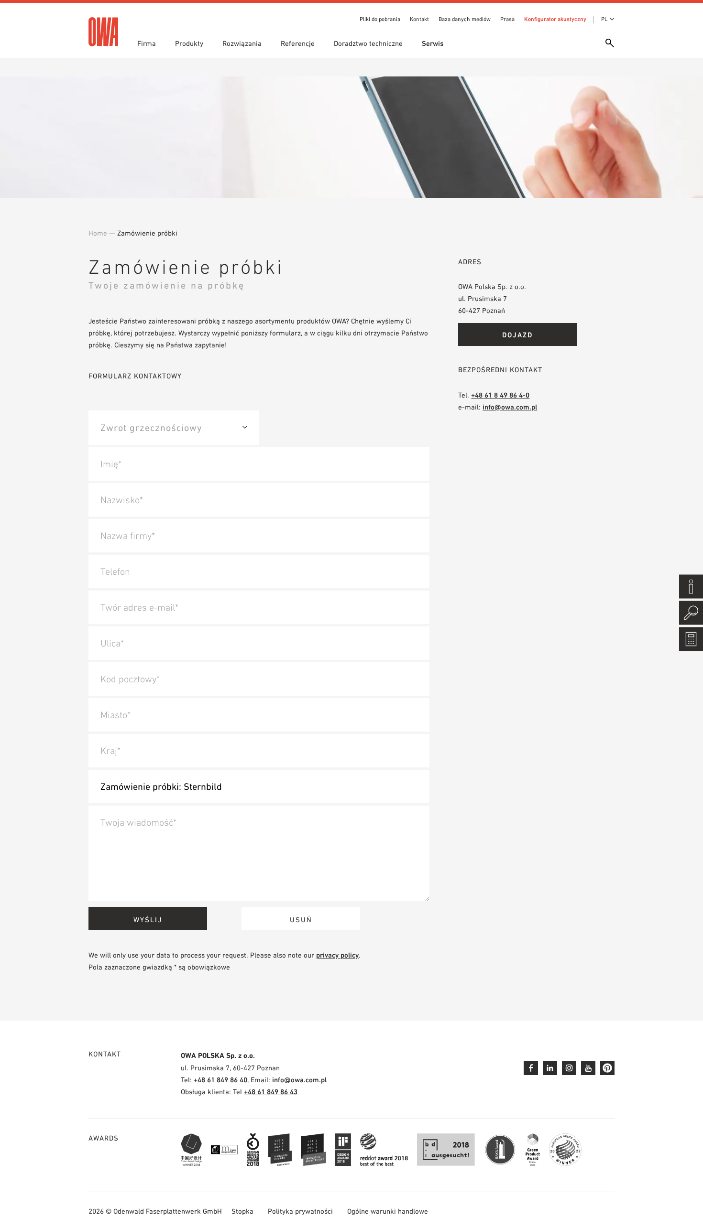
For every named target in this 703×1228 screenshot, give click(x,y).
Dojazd (517, 335)
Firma (146, 43)
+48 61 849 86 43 (270, 1092)
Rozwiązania (242, 43)
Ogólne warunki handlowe (387, 1211)
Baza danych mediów (465, 19)
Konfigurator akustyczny (555, 19)
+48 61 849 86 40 (220, 1080)
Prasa (507, 19)
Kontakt (419, 19)
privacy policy (337, 955)
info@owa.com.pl (510, 407)
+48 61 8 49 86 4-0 (500, 395)
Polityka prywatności (300, 1211)
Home (97, 233)
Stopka (242, 1211)
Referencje (298, 43)
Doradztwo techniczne (368, 43)
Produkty (189, 43)
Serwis (432, 43)
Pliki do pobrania (380, 19)
